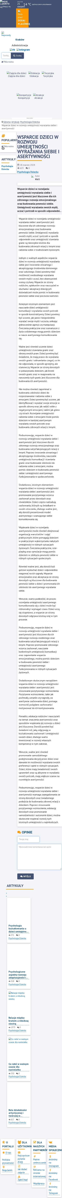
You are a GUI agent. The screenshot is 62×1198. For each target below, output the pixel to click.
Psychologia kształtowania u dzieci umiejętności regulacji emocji (19, 928)
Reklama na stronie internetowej (39, 1173)
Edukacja (34, 75)
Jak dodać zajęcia (22, 1171)
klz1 (37, 179)
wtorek (20, 2)
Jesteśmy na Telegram (53, 1190)
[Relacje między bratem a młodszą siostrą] (19, 1003)
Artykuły (15, 122)
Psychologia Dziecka (30, 122)
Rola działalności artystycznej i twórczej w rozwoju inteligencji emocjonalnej (18, 1113)
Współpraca (38, 1183)
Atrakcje (38, 97)
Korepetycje (24, 97)
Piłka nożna (8, 62)
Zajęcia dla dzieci (16, 75)
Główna (7, 122)
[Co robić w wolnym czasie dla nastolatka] (19, 1050)
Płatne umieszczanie (39, 1161)
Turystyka (48, 75)
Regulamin (7, 1170)
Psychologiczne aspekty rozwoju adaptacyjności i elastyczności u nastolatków (17, 974)
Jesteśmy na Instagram (54, 1162)
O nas (8, 1152)
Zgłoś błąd (23, 1179)
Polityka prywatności (8, 1161)
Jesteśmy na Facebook (53, 1176)
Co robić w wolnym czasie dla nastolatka (19, 1067)
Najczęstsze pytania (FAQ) (23, 1158)
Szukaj (18, 55)
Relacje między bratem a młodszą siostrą (18, 1020)
